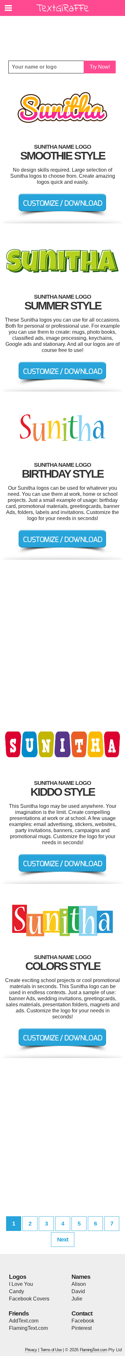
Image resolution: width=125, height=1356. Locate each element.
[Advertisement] (64, 33)
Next (62, 1239)
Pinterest (81, 1328)
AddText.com (23, 1320)
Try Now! (100, 67)
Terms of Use (51, 1349)
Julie (76, 1298)
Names (80, 1276)
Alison (78, 1284)
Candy (16, 1291)
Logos (17, 1276)
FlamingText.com (28, 1328)
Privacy (31, 1349)
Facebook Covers (29, 1298)
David (78, 1291)
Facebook (82, 1320)
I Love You (21, 1284)
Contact (81, 1313)
